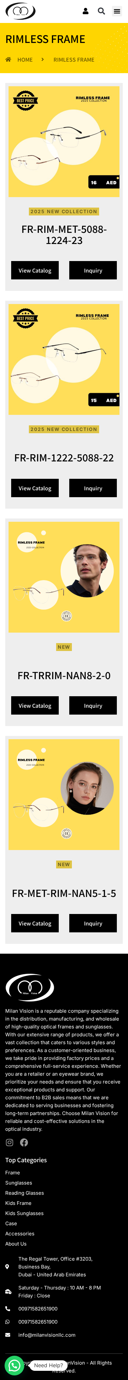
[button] (101, 11)
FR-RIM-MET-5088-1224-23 (64, 234)
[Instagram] (9, 1142)
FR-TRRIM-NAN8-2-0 (64, 675)
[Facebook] (24, 1142)
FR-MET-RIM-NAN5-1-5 (64, 892)
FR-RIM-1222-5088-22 (64, 457)
